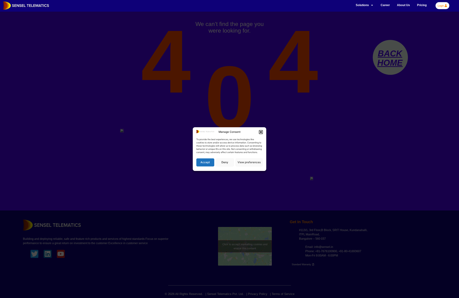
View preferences (249, 162)
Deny (224, 162)
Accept (205, 162)
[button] (261, 132)
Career (385, 5)
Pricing (422, 5)
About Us (403, 5)
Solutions (362, 5)
